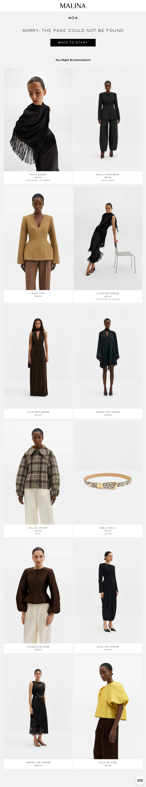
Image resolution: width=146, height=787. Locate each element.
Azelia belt (108, 528)
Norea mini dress (108, 412)
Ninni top (38, 293)
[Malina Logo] (73, 5)
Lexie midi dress (108, 647)
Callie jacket (38, 528)
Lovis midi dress (107, 293)
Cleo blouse (108, 762)
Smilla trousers (107, 175)
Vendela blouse (38, 647)
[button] (140, 780)
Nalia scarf (38, 175)
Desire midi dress (38, 762)
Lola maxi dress (38, 412)
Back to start (73, 42)
